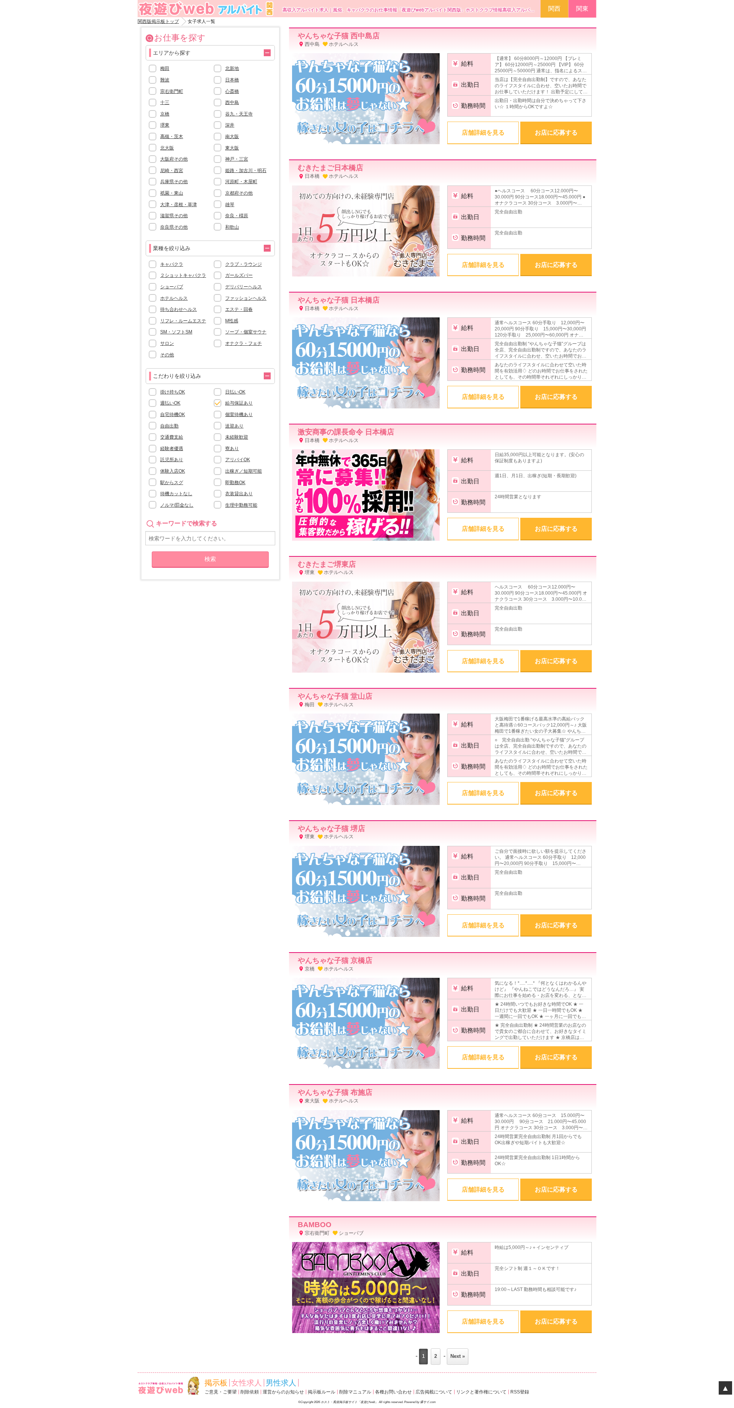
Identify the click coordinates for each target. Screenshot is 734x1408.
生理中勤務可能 (241, 505)
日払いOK (235, 392)
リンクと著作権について (481, 1392)
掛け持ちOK (172, 392)
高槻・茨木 (171, 136)
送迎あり (234, 426)
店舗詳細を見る (483, 132)
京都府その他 (239, 193)
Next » (457, 1356)
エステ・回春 (239, 309)
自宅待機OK (172, 414)
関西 (554, 8)
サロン (167, 343)
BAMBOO (314, 1225)
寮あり (232, 448)
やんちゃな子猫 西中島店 (339, 36)
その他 (167, 355)
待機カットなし (176, 493)
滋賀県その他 (174, 215)
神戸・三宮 (236, 159)
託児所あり (171, 459)
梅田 (164, 68)
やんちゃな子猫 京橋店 (335, 960)
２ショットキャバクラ (183, 275)
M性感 (231, 321)
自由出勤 (169, 426)
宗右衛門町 (171, 91)
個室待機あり (239, 414)
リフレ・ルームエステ (183, 321)
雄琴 (229, 204)
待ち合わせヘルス (178, 309)
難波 (164, 80)
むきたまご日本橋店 (330, 168)
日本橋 (232, 80)
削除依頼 (249, 1392)
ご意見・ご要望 (221, 1392)
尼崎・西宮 (171, 170)
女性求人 (246, 1383)
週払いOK (170, 403)
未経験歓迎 (236, 437)
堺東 (164, 125)
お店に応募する (556, 132)
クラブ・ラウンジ (243, 264)
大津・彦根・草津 (178, 204)
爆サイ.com (428, 1402)
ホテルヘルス (174, 298)
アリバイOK (237, 459)
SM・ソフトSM (176, 332)
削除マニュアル (355, 1392)
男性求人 (281, 1383)
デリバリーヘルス (243, 286)
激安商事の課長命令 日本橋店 (346, 432)
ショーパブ (171, 286)
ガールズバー (239, 275)
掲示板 (216, 1383)
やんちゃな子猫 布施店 (335, 1092)
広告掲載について (434, 1392)
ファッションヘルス (245, 298)
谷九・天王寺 (239, 114)
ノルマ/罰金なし (176, 505)
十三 (164, 102)
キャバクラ (171, 264)
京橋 (164, 114)
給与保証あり (239, 403)
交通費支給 (171, 437)
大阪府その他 (174, 159)
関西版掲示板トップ (158, 21)
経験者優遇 (171, 448)
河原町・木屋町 (241, 181)
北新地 (232, 68)
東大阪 (232, 148)
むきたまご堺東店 (327, 564)
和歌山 (232, 227)
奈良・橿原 (236, 215)
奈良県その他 (174, 227)
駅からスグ (171, 482)
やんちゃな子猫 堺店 (331, 828)
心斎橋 (232, 91)
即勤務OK (235, 482)
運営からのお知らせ (283, 1392)
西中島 (232, 102)
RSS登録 (519, 1392)
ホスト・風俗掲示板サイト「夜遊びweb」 (349, 1402)
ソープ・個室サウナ (245, 332)
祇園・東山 (171, 193)
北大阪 (167, 148)
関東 (582, 8)
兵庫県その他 (174, 181)
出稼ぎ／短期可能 (243, 471)
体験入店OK (172, 471)
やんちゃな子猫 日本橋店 (339, 300)
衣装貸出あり (239, 493)
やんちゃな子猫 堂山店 (335, 696)
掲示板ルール (321, 1392)
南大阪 (232, 136)
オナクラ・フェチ (243, 343)
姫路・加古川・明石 (245, 170)
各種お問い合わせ (393, 1392)
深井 (229, 125)
